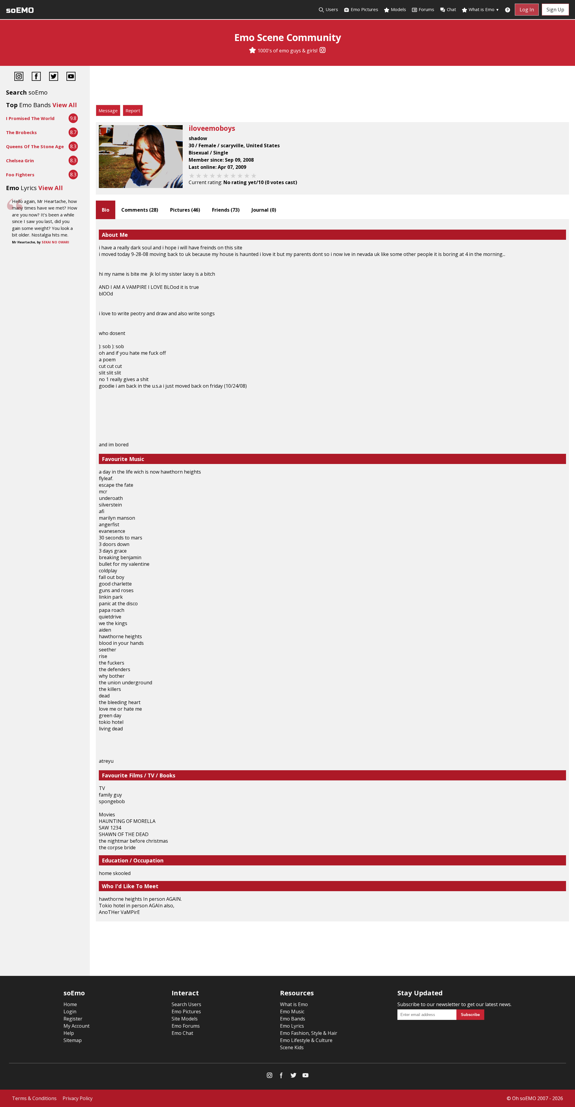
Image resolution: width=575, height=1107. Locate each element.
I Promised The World (30, 118)
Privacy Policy (78, 1098)
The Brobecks (21, 132)
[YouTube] (70, 77)
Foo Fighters (20, 175)
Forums (426, 9)
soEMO (20, 10)
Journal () (264, 210)
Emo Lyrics (292, 1026)
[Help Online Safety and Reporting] (507, 9)
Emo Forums (186, 1026)
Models (398, 9)
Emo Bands (292, 1018)
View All (64, 105)
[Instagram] (322, 50)
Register (72, 1018)
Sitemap (72, 1040)
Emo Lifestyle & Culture (306, 1040)
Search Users (186, 1004)
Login (69, 1011)
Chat (451, 9)
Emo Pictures (363, 9)
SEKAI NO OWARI (55, 242)
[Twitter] (53, 77)
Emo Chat (182, 1033)
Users (331, 9)
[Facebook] (36, 77)
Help (68, 1033)
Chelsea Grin (20, 160)
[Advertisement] (332, 87)
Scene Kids (292, 1047)
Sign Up (555, 9)
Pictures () (185, 210)
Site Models (185, 1018)
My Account (76, 1026)
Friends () (226, 210)
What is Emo (483, 9)
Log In (527, 9)
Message (108, 110)
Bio (105, 210)
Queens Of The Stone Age (35, 146)
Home (70, 1004)
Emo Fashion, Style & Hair (308, 1033)
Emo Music (292, 1011)
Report (132, 110)
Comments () (139, 210)
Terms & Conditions (34, 1098)
